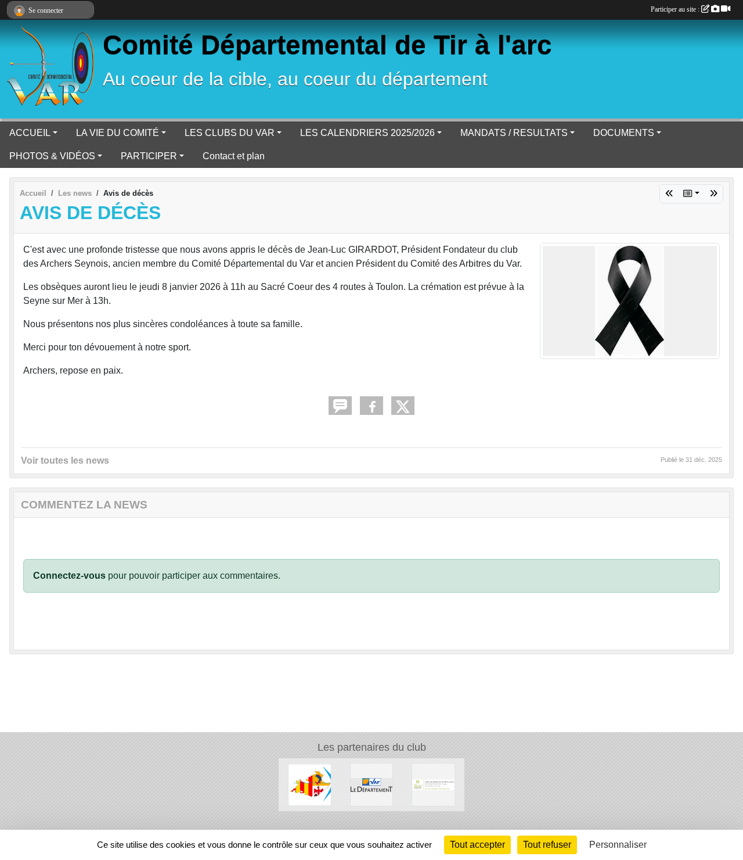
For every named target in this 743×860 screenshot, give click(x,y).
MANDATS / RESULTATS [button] (514, 133)
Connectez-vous (69, 575)
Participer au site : (676, 9)
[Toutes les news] (691, 194)
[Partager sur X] (402, 405)
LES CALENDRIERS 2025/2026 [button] (367, 133)
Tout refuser (547, 845)
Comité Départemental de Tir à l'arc (327, 45)
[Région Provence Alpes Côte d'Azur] (309, 784)
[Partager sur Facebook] (371, 405)
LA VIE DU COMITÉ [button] (117, 133)
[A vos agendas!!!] (669, 194)
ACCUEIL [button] (30, 133)
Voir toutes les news (65, 460)
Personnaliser (618, 845)
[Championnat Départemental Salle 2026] (713, 194)
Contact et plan (234, 156)
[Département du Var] (372, 784)
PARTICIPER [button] (149, 156)
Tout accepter (477, 845)
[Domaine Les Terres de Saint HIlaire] (433, 784)
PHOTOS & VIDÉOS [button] (52, 156)
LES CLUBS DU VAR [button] (230, 133)
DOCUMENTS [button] (623, 133)
